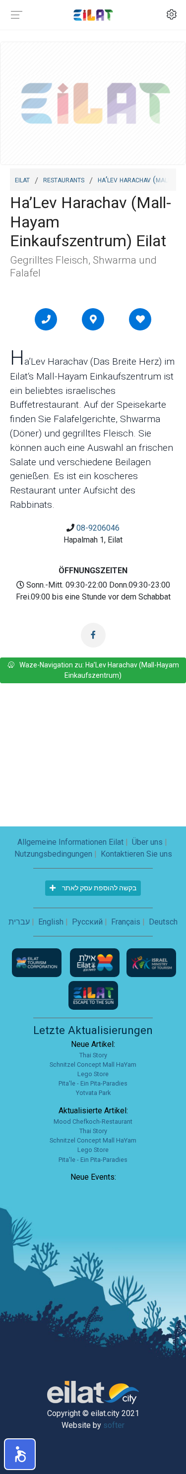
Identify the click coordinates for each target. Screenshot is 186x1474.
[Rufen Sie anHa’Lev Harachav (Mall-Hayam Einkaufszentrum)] (46, 319)
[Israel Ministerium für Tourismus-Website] (151, 962)
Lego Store (93, 1074)
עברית (19, 922)
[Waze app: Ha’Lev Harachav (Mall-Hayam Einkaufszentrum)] (93, 319)
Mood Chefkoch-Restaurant (93, 1121)
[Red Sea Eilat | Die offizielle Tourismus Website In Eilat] (93, 14)
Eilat (22, 179)
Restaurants (63, 179)
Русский (87, 922)
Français (125, 922)
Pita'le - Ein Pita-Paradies (93, 1083)
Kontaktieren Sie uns (136, 854)
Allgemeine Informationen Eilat (70, 842)
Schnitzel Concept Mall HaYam (93, 1064)
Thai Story (93, 1055)
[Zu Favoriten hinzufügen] (140, 319)
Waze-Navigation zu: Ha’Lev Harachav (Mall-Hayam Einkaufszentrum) (99, 670)
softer (113, 1425)
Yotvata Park (93, 1092)
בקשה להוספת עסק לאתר (98, 888)
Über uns (147, 842)
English (50, 922)
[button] (20, 1454)
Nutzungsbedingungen (53, 854)
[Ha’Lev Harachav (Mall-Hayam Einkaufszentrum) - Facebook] (93, 635)
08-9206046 (98, 528)
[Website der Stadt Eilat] (95, 962)
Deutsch (163, 922)
